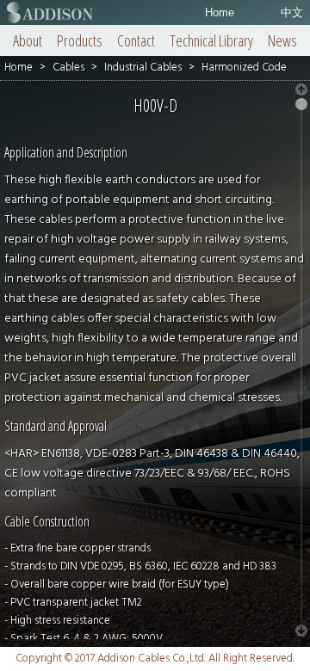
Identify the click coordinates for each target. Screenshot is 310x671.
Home (219, 12)
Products (79, 40)
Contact (136, 40)
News (282, 40)
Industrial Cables (143, 67)
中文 (292, 12)
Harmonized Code (244, 67)
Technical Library (211, 40)
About (27, 40)
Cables (68, 67)
